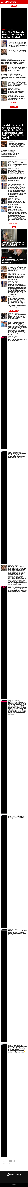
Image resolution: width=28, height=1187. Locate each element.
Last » (8, 1163)
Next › (3, 1163)
